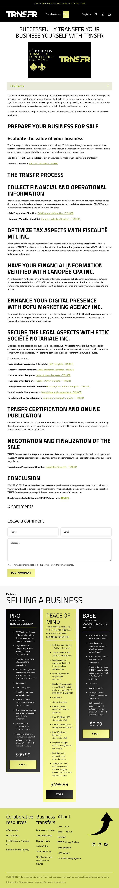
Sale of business (44, 835)
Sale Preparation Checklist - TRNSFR (55, 213)
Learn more (63, 826)
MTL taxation (12, 835)
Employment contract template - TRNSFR (63, 398)
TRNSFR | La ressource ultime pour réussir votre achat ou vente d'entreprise (45, 877)
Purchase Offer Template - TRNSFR (53, 380)
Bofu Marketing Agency (17, 849)
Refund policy (60, 882)
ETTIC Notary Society (68, 842)
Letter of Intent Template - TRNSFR (53, 375)
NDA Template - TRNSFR (60, 364)
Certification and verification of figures (44, 860)
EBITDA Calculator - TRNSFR (43, 163)
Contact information (44, 882)
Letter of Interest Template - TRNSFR (55, 369)
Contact (62, 837)
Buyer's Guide (43, 841)
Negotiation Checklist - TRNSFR (61, 467)
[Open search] (96, 14)
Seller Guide (42, 846)
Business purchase (45, 830)
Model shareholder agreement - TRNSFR (61, 392)
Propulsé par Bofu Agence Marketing (93, 877)
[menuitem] (66, 14)
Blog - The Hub (65, 831)
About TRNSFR (43, 851)
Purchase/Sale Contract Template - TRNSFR (67, 386)
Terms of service (26, 882)
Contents (17, 86)
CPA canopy (12, 830)
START (23, 764)
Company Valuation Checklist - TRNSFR (60, 219)
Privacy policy (12, 882)
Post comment (21, 572)
